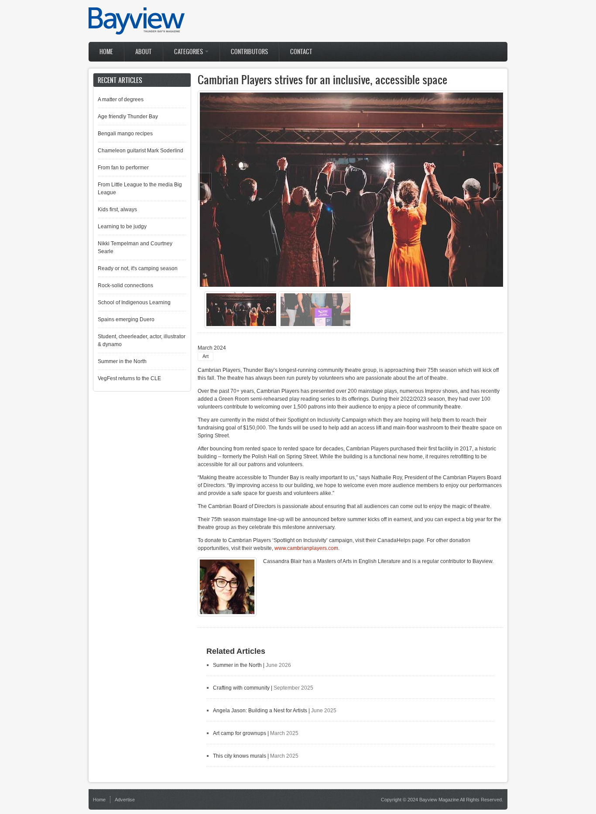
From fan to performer (123, 168)
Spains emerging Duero (126, 319)
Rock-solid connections (125, 285)
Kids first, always (117, 209)
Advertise (125, 799)
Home (106, 52)
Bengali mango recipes (125, 134)
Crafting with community (241, 688)
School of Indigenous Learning (134, 302)
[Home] (137, 33)
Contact (301, 52)
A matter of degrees (121, 99)
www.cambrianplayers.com (306, 548)
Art (205, 356)
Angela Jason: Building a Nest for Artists (260, 711)
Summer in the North (237, 665)
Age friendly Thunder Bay (128, 116)
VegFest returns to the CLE (129, 378)
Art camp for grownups (239, 733)
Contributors (249, 52)
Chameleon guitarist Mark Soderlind (140, 151)
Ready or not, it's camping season (138, 268)
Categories (189, 52)
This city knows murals (239, 756)
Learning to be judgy (122, 226)
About (143, 52)
